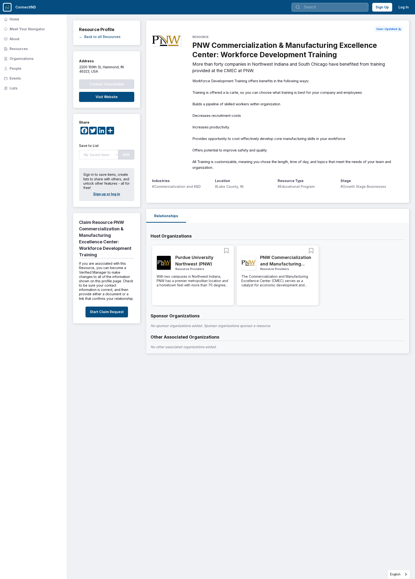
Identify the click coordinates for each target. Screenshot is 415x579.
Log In (403, 7)
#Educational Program (296, 186)
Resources (15, 49)
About (11, 39)
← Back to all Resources (100, 37)
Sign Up (382, 7)
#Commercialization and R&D (176, 186)
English (395, 574)
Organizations (18, 59)
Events (12, 78)
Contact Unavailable (106, 84)
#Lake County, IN (229, 186)
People (12, 68)
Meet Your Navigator (24, 29)
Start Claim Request (107, 312)
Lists (10, 88)
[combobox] (398, 574)
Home (11, 19)
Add (126, 154)
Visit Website (107, 97)
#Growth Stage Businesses (363, 186)
